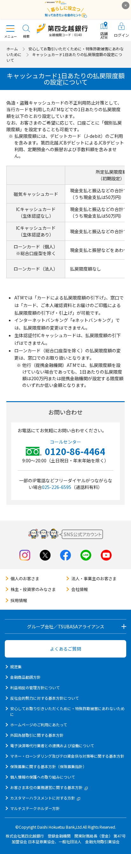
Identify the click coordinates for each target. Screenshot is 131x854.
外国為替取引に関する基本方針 (37, 735)
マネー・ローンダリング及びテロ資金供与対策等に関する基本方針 (67, 756)
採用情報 (18, 600)
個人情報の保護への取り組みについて (42, 777)
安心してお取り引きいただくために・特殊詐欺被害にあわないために (67, 711)
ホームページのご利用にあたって (38, 724)
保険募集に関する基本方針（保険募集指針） (48, 766)
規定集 (16, 666)
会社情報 (79, 589)
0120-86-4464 (75, 451)
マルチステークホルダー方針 (35, 808)
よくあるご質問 (65, 648)
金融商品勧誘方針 (25, 677)
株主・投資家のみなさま (33, 589)
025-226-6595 (56, 487)
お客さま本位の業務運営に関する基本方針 (46, 787)
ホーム (12, 48)
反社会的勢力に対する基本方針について (44, 698)
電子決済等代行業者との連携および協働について (52, 745)
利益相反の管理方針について (35, 687)
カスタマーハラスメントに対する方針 (42, 797)
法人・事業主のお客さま (94, 578)
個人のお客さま (24, 578)
